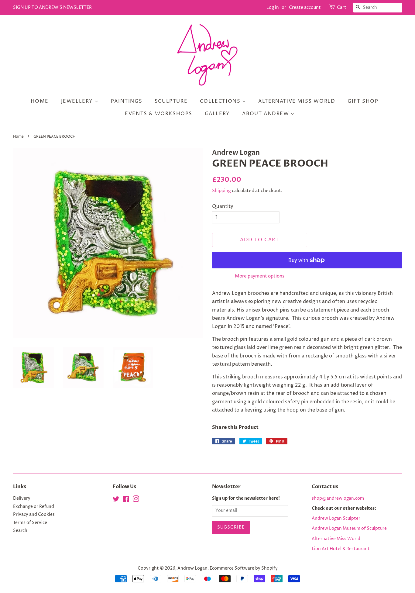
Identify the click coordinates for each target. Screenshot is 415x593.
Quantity (222, 206)
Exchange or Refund (33, 506)
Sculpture (171, 101)
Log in (272, 7)
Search (20, 530)
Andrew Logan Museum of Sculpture (349, 528)
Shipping (221, 191)
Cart (341, 7)
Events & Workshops (158, 113)
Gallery (217, 113)
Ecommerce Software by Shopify (244, 568)
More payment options (259, 276)
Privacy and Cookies (34, 514)
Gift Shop (363, 101)
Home (40, 101)
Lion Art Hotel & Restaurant (341, 549)
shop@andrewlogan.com (338, 498)
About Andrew (266, 113)
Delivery (21, 498)
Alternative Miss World (296, 101)
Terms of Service (30, 523)
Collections (221, 101)
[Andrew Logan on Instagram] (135, 500)
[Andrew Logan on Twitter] (116, 500)
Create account (305, 7)
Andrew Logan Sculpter (336, 518)
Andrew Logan (192, 568)
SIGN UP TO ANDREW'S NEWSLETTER (52, 7)
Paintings (126, 101)
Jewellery (78, 101)
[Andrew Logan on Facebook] (125, 500)
